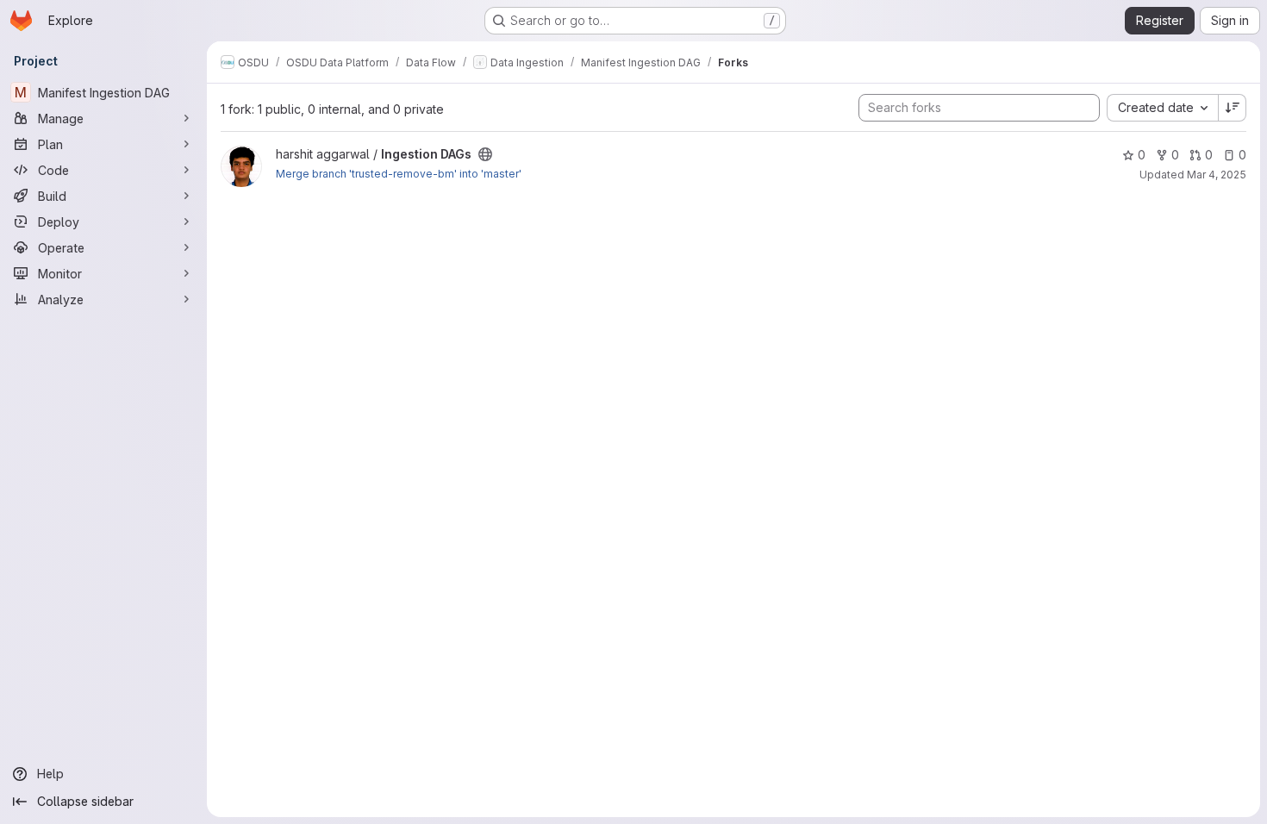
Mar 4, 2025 (1216, 174)
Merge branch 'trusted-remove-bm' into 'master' (398, 173)
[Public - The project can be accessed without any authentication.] (485, 154)
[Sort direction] (1232, 108)
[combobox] (1162, 108)
